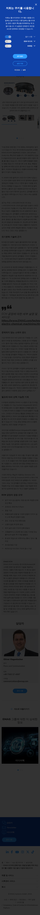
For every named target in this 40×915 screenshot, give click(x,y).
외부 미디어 (28, 41)
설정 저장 (20, 63)
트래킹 (29, 46)
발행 (24, 70)
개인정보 (17, 70)
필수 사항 (28, 37)
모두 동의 (20, 56)
